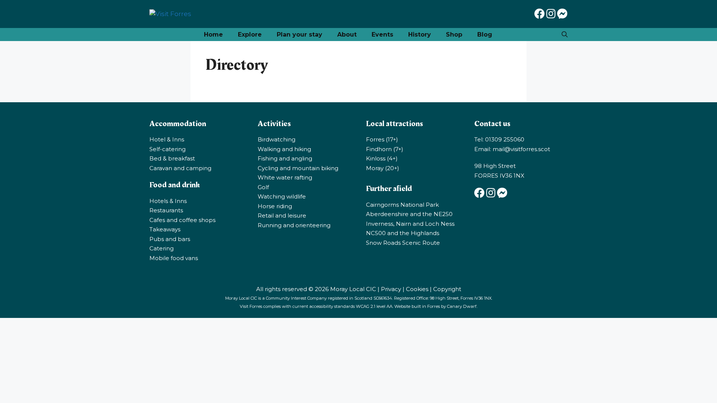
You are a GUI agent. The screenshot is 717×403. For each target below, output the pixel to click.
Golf (263, 187)
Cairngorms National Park (402, 204)
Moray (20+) (382, 168)
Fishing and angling (285, 158)
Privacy (391, 289)
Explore (250, 34)
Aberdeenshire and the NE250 (409, 214)
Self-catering (167, 149)
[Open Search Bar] (564, 34)
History (419, 34)
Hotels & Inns (168, 200)
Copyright (447, 289)
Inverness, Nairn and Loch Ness (410, 223)
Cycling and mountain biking (298, 168)
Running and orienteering (294, 225)
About (347, 34)
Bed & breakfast (172, 158)
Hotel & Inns (166, 139)
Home (213, 34)
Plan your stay (299, 34)
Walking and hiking (284, 149)
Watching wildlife (282, 196)
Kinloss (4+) (382, 158)
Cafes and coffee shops (182, 220)
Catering (161, 248)
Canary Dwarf (462, 306)
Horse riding (275, 206)
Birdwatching (276, 139)
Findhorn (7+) (384, 149)
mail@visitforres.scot (521, 149)
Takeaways (164, 229)
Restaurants (166, 210)
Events (382, 34)
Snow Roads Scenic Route (403, 242)
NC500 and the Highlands (402, 233)
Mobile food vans (173, 258)
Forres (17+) (382, 139)
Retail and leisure (282, 215)
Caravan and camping (180, 168)
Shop (454, 34)
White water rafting (285, 177)
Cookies (417, 289)
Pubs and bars (169, 239)
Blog (484, 34)
